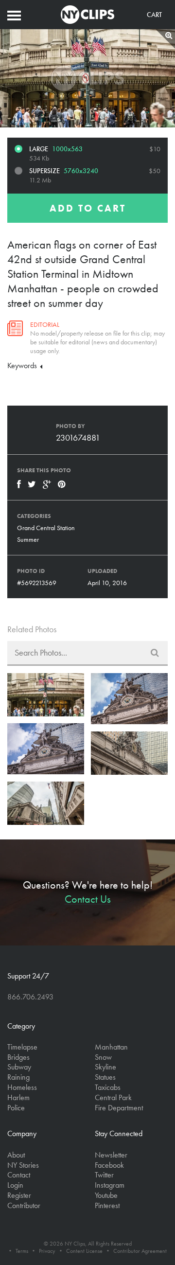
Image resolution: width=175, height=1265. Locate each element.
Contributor (23, 1205)
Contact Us (88, 899)
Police (16, 1108)
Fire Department (119, 1108)
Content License (84, 1251)
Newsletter (111, 1155)
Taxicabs (108, 1087)
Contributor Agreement (140, 1251)
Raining (18, 1077)
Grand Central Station (46, 527)
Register (19, 1195)
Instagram (109, 1185)
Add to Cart (88, 208)
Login (15, 1185)
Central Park (113, 1097)
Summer (28, 539)
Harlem (18, 1097)
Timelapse (22, 1047)
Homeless (22, 1087)
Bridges (18, 1057)
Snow (103, 1057)
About (16, 1155)
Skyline (105, 1067)
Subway (19, 1067)
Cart (154, 14)
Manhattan (111, 1047)
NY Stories (23, 1165)
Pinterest (107, 1205)
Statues (105, 1077)
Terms (22, 1251)
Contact (18, 1175)
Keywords (23, 365)
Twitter (104, 1175)
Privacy (47, 1251)
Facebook (109, 1165)
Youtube (106, 1195)
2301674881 (78, 437)
